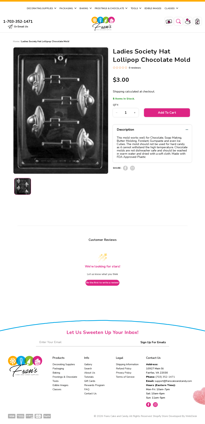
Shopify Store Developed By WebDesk (175, 416)
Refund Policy (123, 368)
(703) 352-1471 (165, 377)
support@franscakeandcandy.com (173, 381)
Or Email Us (20, 26)
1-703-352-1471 (18, 21)
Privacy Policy (123, 372)
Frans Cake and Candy (116, 416)
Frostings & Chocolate (65, 377)
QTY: (116, 105)
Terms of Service (125, 377)
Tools (56, 381)
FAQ (86, 389)
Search (88, 368)
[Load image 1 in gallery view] (22, 186)
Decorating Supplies (64, 364)
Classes (57, 389)
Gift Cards (89, 381)
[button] (176, 20)
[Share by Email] (132, 169)
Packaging (58, 368)
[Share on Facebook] (125, 169)
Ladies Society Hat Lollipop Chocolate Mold (45, 41)
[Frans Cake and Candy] (102, 24)
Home (16, 41)
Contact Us (90, 393)
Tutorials (89, 377)
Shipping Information (127, 364)
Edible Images (60, 385)
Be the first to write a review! (102, 282)
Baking (56, 372)
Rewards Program (94, 385)
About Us (89, 372)
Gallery (88, 364)
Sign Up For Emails (153, 342)
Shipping (118, 91)
